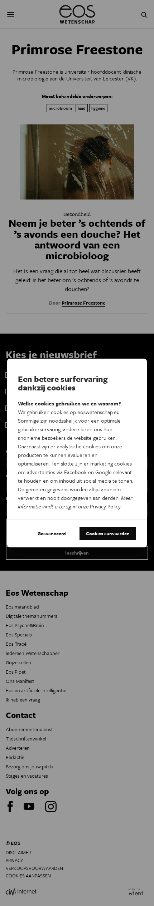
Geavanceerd (52, 533)
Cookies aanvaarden (108, 533)
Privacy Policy (105, 506)
